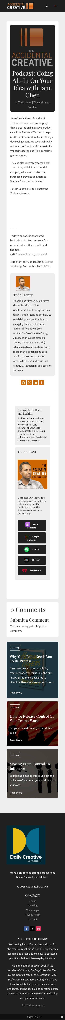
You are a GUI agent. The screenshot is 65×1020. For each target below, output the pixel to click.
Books (32, 901)
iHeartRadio (35, 570)
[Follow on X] (29, 382)
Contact (32, 919)
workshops (27, 427)
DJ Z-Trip (45, 266)
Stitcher (36, 560)
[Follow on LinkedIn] (35, 382)
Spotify (35, 549)
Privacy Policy (32, 914)
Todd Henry (24, 102)
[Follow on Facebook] (41, 382)
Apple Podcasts (32, 526)
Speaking (32, 905)
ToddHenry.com (35, 1005)
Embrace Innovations (22, 123)
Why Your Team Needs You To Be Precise (32, 674)
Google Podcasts (33, 538)
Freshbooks (20, 240)
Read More (16, 692)
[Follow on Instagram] (23, 382)
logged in (30, 626)
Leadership (15, 647)
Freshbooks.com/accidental (31, 254)
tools (37, 427)
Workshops (32, 910)
